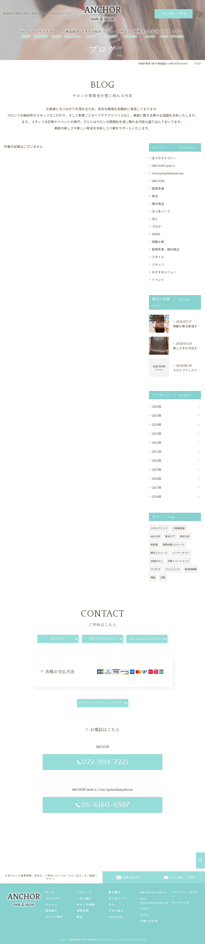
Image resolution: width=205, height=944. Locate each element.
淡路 (162, 577)
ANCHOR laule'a (163, 165)
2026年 (157, 406)
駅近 (155, 196)
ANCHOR (158, 181)
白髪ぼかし (157, 561)
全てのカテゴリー (164, 158)
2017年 (157, 487)
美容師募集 (191, 569)
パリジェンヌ (172, 569)
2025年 (157, 415)
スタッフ (158, 264)
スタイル (158, 257)
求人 (155, 219)
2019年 (157, 469)
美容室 (154, 544)
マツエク (155, 569)
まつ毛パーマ (161, 211)
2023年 (157, 433)
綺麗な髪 (158, 241)
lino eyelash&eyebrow (168, 173)
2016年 (157, 496)
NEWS (156, 234)
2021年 (157, 451)
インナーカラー (181, 552)
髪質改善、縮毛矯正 (165, 249)
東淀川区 (185, 536)
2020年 (157, 460)
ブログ (156, 226)
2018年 (157, 478)
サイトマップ (180, 902)
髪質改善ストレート (174, 544)
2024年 (157, 424)
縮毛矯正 (158, 203)
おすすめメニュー (164, 272)
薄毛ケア (170, 536)
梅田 (153, 577)
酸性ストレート (159, 552)
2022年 (157, 442)
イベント (158, 279)
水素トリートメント (179, 561)
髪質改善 (158, 188)
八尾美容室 (179, 528)
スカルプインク (159, 528)
